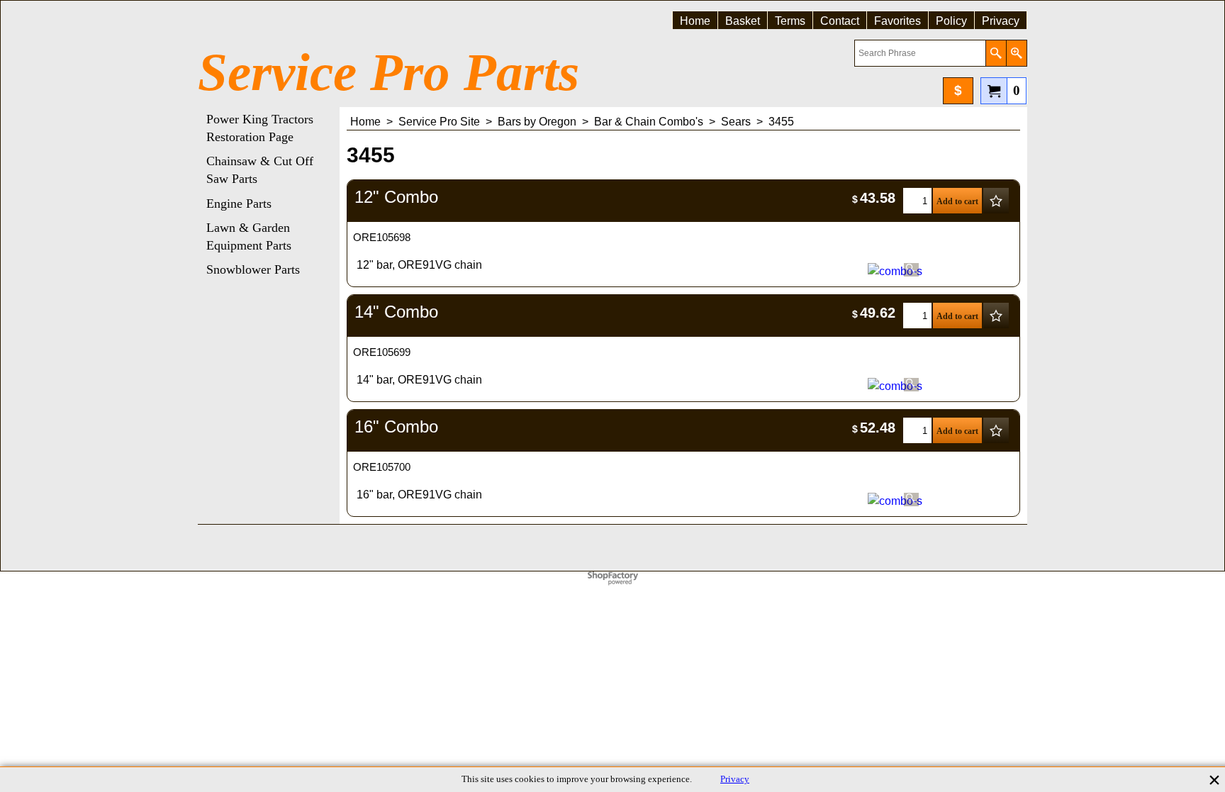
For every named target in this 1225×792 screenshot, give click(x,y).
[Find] (995, 53)
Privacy (734, 779)
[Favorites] (996, 200)
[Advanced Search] (1016, 53)
